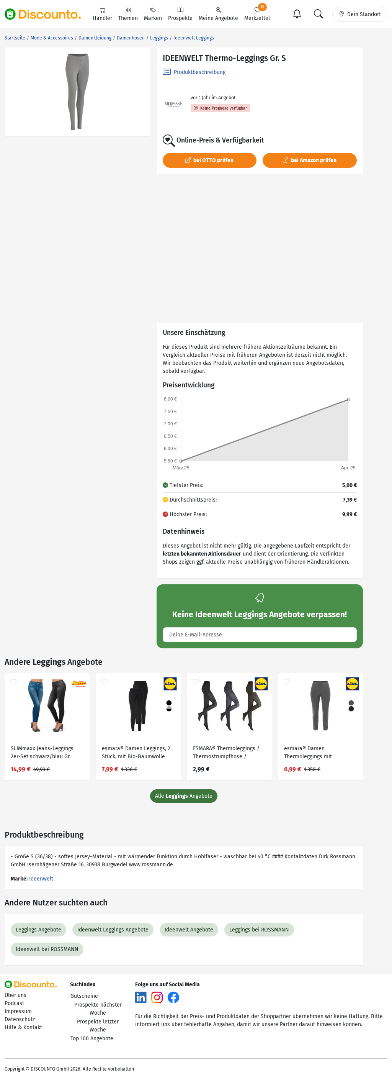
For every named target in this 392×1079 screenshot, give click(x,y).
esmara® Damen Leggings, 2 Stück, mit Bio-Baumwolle (136, 752)
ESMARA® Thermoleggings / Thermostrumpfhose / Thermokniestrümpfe (226, 753)
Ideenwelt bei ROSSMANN (47, 949)
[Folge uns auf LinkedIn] (141, 997)
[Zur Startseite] (47, 14)
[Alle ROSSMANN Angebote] (174, 105)
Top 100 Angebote (91, 1038)
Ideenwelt (41, 879)
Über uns (15, 995)
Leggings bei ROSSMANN (259, 929)
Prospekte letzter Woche (98, 1025)
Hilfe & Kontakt (23, 1027)
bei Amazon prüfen (313, 160)
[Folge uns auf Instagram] (157, 997)
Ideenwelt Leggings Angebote (113, 929)
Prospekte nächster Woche (98, 1009)
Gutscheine (84, 996)
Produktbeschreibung (198, 72)
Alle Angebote (183, 796)
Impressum (18, 1011)
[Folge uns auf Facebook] (173, 997)
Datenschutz (20, 1019)
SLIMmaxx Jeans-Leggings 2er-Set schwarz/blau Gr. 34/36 (42, 753)
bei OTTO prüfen (213, 160)
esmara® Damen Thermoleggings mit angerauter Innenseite (311, 753)
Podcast (14, 1003)
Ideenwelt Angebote (189, 929)
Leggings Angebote (38, 929)
